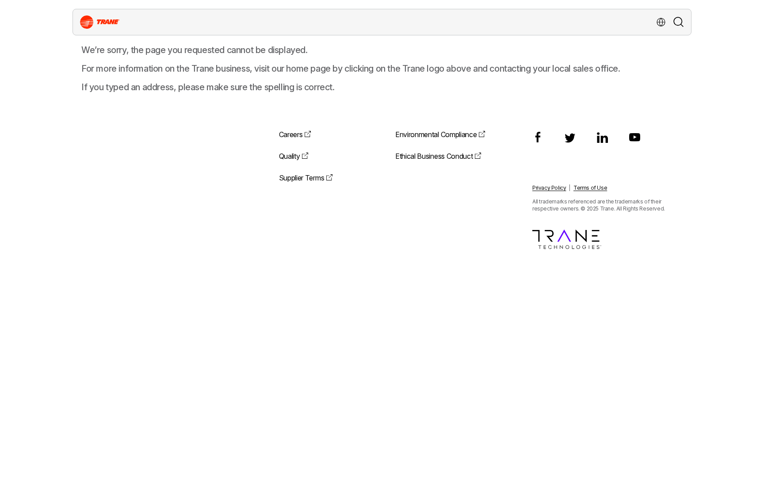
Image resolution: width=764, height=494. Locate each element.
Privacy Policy (549, 187)
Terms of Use (590, 187)
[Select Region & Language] (661, 22)
